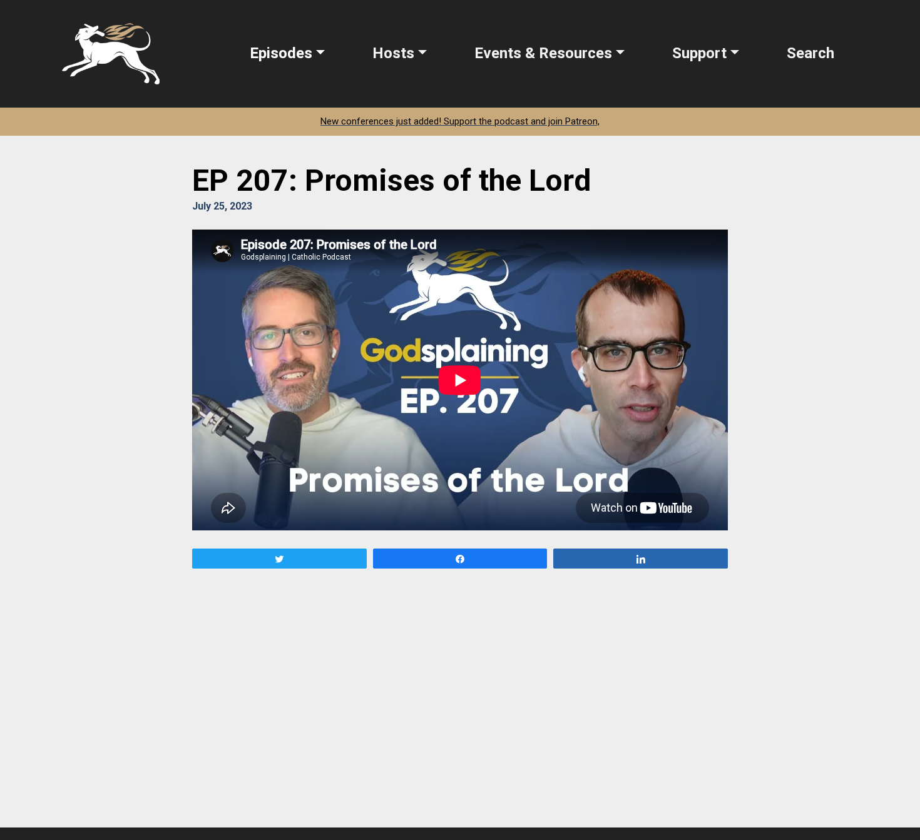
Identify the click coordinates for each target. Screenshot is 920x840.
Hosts (393, 53)
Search (810, 53)
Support (699, 53)
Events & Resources (543, 53)
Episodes (281, 53)
